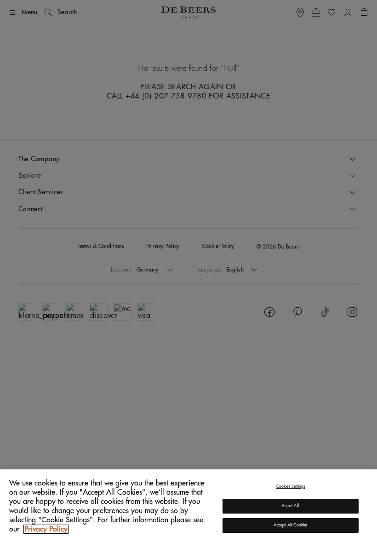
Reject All (290, 506)
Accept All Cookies (290, 525)
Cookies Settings (290, 487)
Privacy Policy (46, 529)
